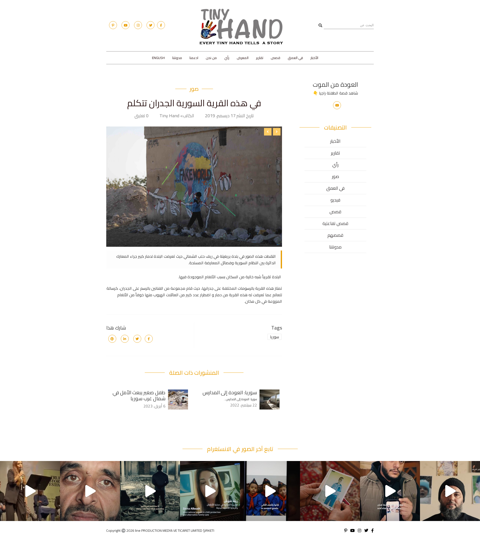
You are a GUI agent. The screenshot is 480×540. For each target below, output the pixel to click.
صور (194, 89)
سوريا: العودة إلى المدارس (229, 392)
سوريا (274, 337)
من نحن (211, 57)
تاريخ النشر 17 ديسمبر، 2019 (229, 115)
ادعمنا (194, 57)
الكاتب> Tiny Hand (177, 115)
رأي (226, 57)
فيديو (335, 200)
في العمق (295, 57)
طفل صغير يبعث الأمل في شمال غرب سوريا (139, 395)
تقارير (259, 57)
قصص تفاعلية (335, 223)
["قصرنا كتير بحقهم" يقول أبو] (150, 491)
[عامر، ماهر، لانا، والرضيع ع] (450, 491)
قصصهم (335, 235)
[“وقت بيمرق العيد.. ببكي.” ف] (270, 491)
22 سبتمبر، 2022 (243, 405)
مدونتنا (177, 57)
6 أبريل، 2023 (155, 406)
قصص (275, 57)
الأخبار (314, 57)
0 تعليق (141, 115)
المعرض (242, 57)
